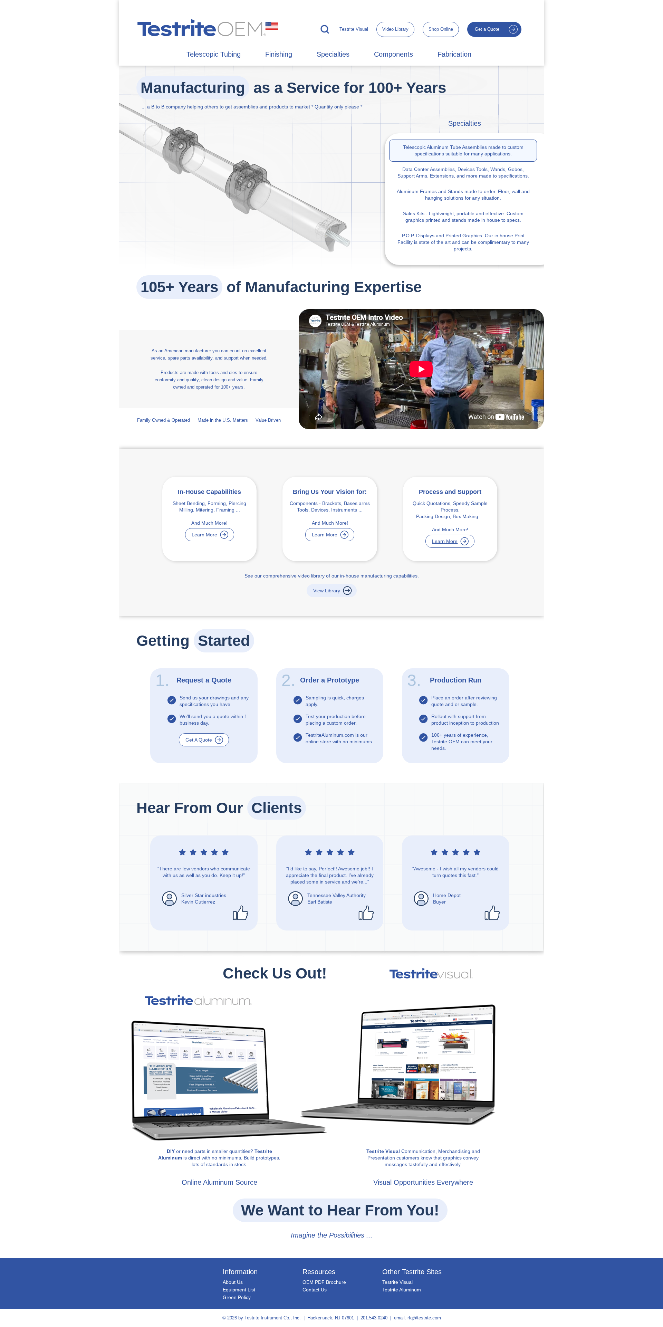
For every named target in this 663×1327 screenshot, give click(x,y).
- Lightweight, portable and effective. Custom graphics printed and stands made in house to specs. (463, 217)
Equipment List (239, 1289)
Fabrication (454, 54)
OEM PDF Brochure (324, 1282)
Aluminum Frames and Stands (430, 191)
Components (393, 54)
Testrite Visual (353, 29)
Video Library (395, 29)
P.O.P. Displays (418, 235)
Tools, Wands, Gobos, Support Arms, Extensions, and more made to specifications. (463, 172)
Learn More (204, 534)
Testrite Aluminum (401, 1289)
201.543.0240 (374, 1317)
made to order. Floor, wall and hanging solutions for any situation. (463, 195)
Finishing (278, 54)
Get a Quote (487, 29)
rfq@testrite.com (424, 1317)
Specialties (333, 54)
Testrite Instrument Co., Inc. (272, 1317)
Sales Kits (413, 213)
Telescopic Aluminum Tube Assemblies (445, 147)
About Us (233, 1282)
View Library (326, 590)
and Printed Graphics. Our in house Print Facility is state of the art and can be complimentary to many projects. (463, 242)
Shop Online (441, 29)
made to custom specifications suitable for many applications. (463, 150)
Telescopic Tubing (213, 54)
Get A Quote (198, 740)
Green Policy (237, 1297)
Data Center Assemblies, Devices (438, 169)
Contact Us (314, 1289)
